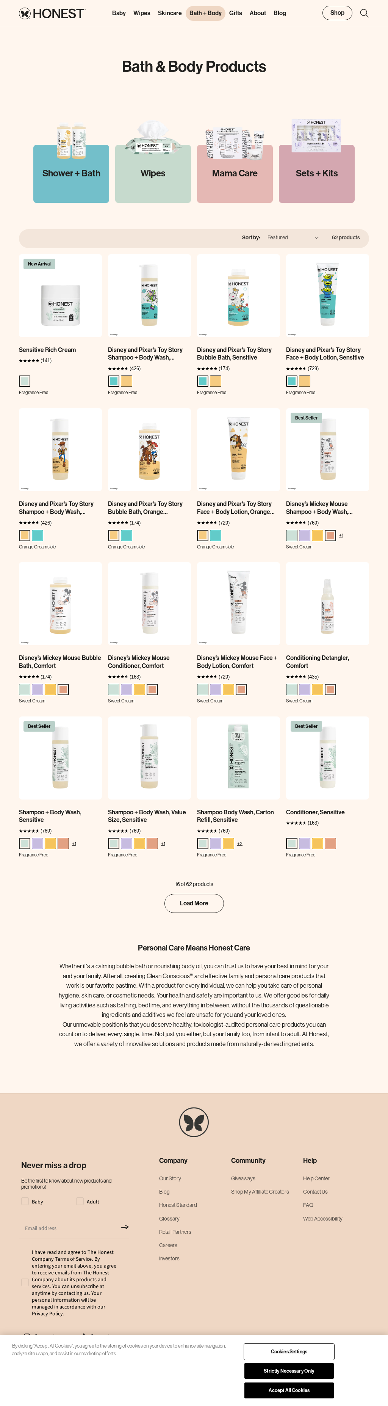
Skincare (170, 13)
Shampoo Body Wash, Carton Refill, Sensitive (235, 816)
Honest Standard (178, 1205)
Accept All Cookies (289, 1390)
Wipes (141, 13)
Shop (337, 12)
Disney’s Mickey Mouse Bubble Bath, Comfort (60, 661)
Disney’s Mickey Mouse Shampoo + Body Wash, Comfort (317, 508)
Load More (194, 903)
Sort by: (251, 237)
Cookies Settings (289, 1351)
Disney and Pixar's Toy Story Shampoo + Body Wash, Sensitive (145, 354)
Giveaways (243, 1178)
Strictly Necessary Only (289, 1371)
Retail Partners (175, 1231)
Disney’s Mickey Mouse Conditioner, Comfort (139, 661)
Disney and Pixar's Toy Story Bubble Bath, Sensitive (234, 353)
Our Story (170, 1178)
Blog (164, 1191)
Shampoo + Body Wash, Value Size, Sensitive (147, 816)
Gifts (235, 13)
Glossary (169, 1218)
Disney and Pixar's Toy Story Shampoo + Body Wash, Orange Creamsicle (56, 508)
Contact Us (315, 1191)
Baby (119, 13)
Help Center (316, 1178)
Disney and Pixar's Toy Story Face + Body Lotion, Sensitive (325, 353)
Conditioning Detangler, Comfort (317, 661)
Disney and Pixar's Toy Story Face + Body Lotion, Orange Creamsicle (234, 508)
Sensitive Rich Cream (47, 349)
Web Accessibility (323, 1218)
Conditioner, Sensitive (315, 812)
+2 (239, 843)
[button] (360, 13)
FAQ (308, 1205)
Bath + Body (205, 13)
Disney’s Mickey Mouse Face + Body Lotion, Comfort (237, 661)
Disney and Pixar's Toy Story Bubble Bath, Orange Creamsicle (145, 508)
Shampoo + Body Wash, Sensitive (50, 816)
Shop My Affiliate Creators (260, 1191)
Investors (169, 1258)
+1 (341, 535)
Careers (168, 1245)
